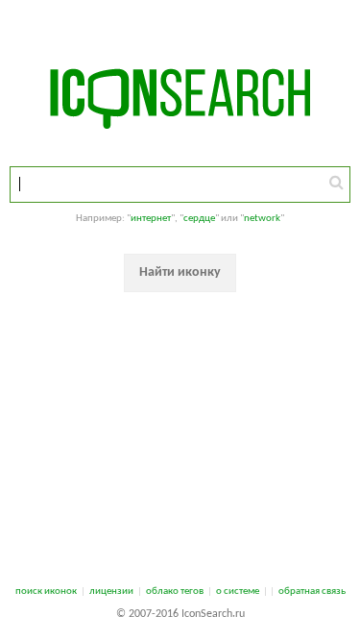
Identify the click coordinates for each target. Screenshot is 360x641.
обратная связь (312, 591)
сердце (199, 218)
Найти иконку (180, 272)
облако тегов (175, 591)
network (262, 218)
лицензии (111, 591)
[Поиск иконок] (336, 183)
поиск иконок (46, 591)
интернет (151, 218)
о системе (237, 591)
